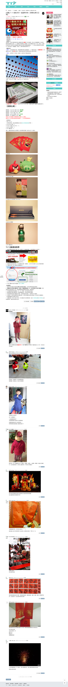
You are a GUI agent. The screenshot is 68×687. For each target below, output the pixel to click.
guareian (12, 602)
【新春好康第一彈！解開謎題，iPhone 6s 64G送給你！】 (57, 40)
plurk (14, 18)
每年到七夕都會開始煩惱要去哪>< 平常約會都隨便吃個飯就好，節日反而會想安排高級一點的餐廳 (54, 56)
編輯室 (47, 6)
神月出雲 (13, 536)
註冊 (61, 2)
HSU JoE (13, 640)
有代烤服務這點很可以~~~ (53, 61)
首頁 (9, 6)
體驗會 (41, 6)
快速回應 (36, 301)
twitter (11, 18)
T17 (11, 3)
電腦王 (47, 0)
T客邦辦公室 (48, 85)
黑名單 (47, 99)
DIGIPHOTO (53, 0)
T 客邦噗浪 (41, 298)
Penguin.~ (13, 351)
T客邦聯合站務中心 (49, 86)
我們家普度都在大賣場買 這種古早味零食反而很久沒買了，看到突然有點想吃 (54, 76)
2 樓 (9, 351)
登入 (58, 2)
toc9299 (12, 386)
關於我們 (7, 683)
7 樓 (9, 536)
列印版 (8, 18)
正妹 (15, 6)
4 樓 (9, 429)
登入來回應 (8, 679)
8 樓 (9, 577)
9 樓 (9, 602)
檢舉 (28, 16)
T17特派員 (13, 16)
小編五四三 (9, 10)
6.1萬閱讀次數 (1, 276)
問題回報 (24, 683)
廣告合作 (20, 683)
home (64, 683)
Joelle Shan (13, 500)
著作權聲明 (12, 683)
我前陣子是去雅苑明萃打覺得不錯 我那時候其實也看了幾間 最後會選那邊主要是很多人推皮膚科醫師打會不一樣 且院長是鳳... (54, 51)
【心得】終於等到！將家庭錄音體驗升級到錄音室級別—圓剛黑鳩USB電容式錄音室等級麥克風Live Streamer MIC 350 (57, 23)
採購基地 (50, 0)
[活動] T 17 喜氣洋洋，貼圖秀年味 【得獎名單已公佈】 (27, 10)
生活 (28, 6)
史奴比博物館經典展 (25, 123)
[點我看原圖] (16, 27)
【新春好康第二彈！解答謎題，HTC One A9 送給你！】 (57, 35)
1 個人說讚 (27, 301)
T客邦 (45, 0)
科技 (34, 6)
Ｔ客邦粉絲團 (35, 298)
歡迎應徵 (50, 97)
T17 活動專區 (15, 10)
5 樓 (9, 470)
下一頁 (30, 676)
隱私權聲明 (16, 683)
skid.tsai (12, 470)
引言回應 (42, 301)
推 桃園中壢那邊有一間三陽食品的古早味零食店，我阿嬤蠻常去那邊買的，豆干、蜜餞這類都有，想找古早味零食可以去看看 (54, 70)
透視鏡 (61, 0)
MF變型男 (56, 0)
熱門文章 (49, 12)
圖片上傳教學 (21, 283)
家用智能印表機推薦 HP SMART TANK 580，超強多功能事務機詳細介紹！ (57, 16)
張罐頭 (12, 429)
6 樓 (9, 500)
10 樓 (10, 640)
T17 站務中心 (53, 85)
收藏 (32, 301)
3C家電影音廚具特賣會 (58, 29)
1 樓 (9, 310)
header (64, 680)
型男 (22, 6)
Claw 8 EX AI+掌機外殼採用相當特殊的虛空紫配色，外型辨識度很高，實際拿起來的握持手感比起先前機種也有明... (54, 65)
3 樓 (9, 386)
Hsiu (12, 577)
